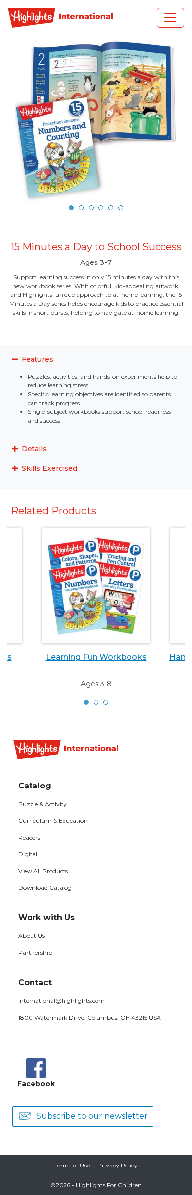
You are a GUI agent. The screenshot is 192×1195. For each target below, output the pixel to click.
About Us (31, 935)
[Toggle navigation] (170, 18)
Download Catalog (45, 887)
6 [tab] (121, 208)
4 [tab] (101, 208)
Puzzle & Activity (42, 804)
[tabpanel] (96, 121)
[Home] (60, 17)
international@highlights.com (61, 1000)
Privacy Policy (117, 1165)
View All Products (43, 870)
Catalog (34, 785)
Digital (27, 854)
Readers (29, 837)
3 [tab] (91, 208)
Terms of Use (72, 1165)
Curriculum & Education (53, 820)
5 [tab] (111, 208)
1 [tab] (71, 208)
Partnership (35, 952)
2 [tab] (81, 208)
